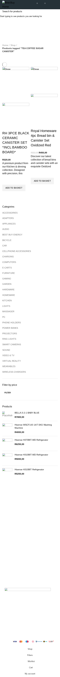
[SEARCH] (56, 11)
